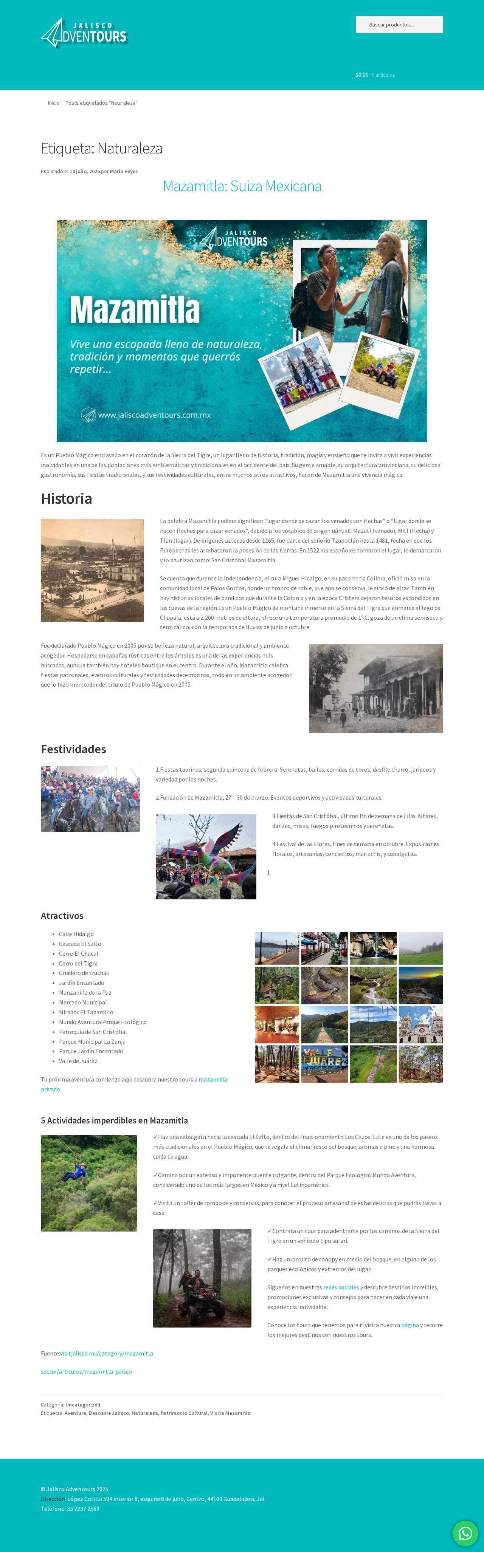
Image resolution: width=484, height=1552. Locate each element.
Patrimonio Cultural (184, 1413)
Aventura (75, 1413)
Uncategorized (82, 1404)
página (409, 1325)
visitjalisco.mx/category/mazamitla (106, 1353)
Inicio (54, 102)
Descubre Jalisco (109, 1413)
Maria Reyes (124, 171)
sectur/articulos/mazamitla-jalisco (86, 1371)
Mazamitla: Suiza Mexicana (242, 185)
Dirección (53, 1498)
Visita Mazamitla (230, 1413)
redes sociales (341, 1287)
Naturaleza (145, 1413)
